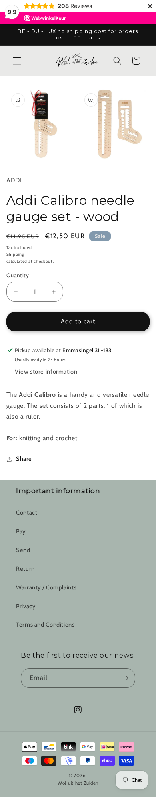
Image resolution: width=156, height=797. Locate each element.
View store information (46, 371)
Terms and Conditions (45, 624)
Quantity (17, 275)
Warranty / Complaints (46, 587)
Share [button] (24, 458)
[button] (17, 60)
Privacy (25, 606)
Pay (21, 531)
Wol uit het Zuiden (78, 783)
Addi (14, 180)
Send (23, 550)
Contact (26, 512)
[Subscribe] (125, 678)
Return (25, 568)
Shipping (15, 254)
